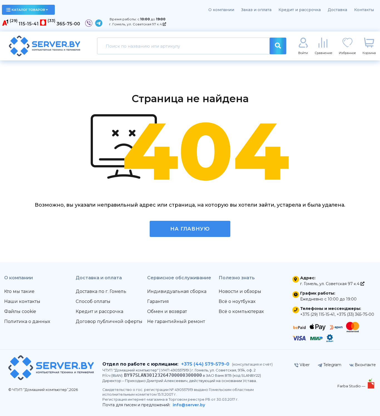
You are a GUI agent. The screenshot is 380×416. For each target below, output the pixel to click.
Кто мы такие (19, 291)
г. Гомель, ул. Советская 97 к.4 (136, 24)
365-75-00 (68, 23)
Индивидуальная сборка (176, 291)
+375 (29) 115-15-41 (317, 314)
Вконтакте (365, 364)
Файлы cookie (20, 311)
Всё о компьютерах (241, 311)
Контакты (364, 9)
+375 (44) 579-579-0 (205, 364)
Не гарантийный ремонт (176, 321)
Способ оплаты (93, 301)
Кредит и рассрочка (299, 9)
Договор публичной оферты (109, 321)
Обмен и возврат (167, 311)
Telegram (331, 364)
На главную (190, 229)
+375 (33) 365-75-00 (355, 314)
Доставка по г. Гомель (101, 291)
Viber (304, 364)
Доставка (337, 9)
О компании (221, 9)
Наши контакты (22, 301)
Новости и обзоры (240, 291)
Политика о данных (27, 321)
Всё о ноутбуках (237, 301)
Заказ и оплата (256, 9)
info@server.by (189, 404)
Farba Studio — (351, 386)
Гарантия (158, 301)
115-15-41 (29, 23)
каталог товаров (28, 10)
